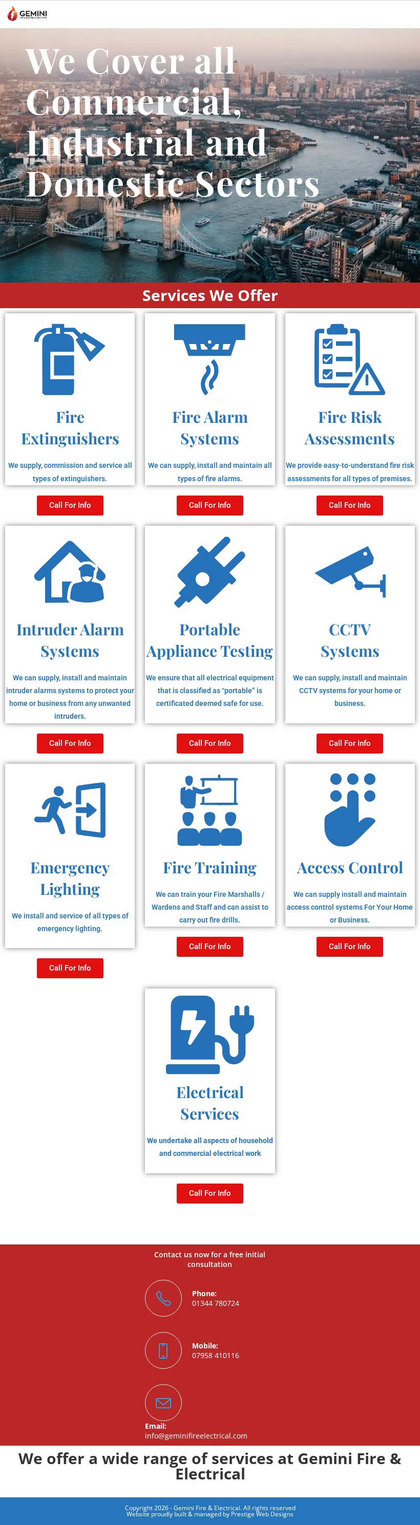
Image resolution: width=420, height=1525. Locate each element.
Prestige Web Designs (262, 1514)
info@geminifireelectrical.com (196, 1436)
